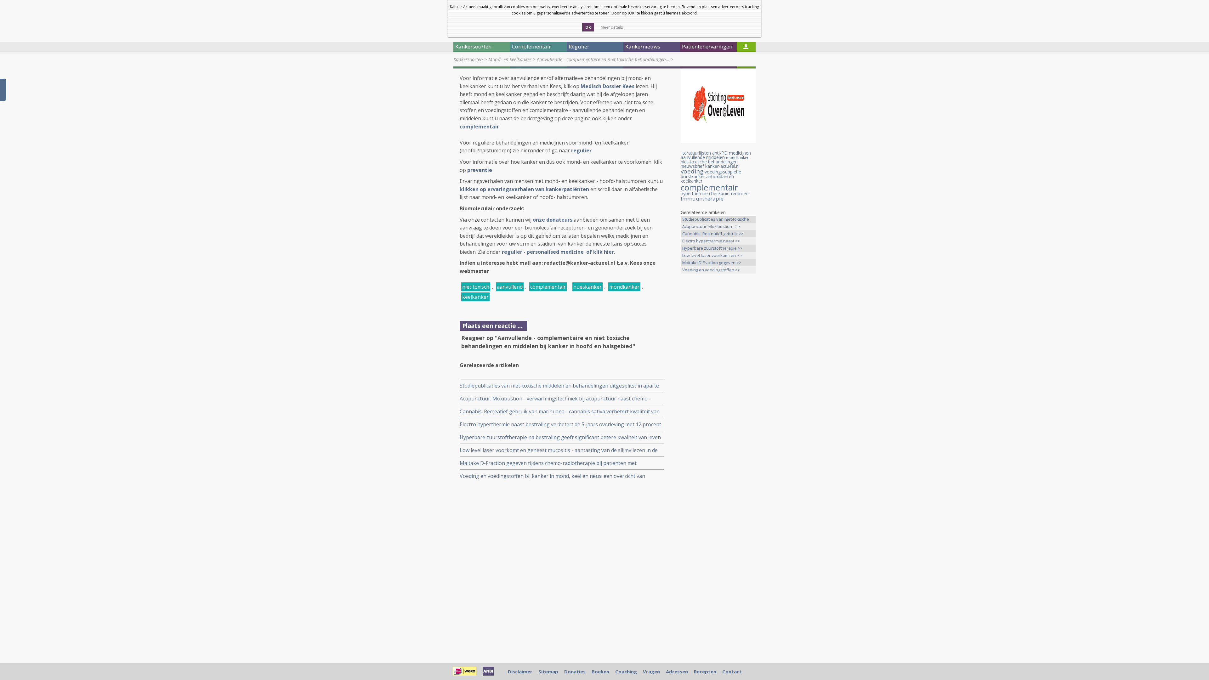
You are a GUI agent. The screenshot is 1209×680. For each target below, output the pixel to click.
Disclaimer (520, 671)
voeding (692, 171)
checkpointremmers (729, 193)
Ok (588, 27)
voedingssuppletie (723, 172)
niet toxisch (475, 286)
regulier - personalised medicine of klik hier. (559, 251)
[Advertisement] (718, 377)
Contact (732, 671)
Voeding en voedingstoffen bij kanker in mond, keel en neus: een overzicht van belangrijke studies (552, 476)
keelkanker (475, 296)
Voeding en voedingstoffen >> (711, 270)
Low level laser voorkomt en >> (712, 255)
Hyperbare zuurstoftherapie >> (712, 248)
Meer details (612, 27)
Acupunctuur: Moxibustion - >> (711, 226)
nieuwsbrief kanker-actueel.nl (710, 166)
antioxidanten (720, 176)
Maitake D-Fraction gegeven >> (711, 262)
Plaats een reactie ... (492, 326)
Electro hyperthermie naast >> (711, 241)
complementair (548, 286)
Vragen (651, 671)
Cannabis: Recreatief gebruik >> (713, 233)
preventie (479, 170)
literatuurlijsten (696, 153)
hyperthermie (694, 193)
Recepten (705, 671)
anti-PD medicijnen (731, 153)
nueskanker (587, 286)
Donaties (575, 671)
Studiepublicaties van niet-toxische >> (715, 219)
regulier (581, 150)
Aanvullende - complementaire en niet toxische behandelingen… (603, 59)
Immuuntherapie (702, 198)
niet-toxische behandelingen (709, 162)
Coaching (626, 671)
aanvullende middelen (703, 157)
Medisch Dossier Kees (607, 86)
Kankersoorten (468, 59)
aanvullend (510, 286)
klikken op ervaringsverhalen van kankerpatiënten (524, 189)
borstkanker (693, 176)
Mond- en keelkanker (509, 59)
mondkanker (624, 286)
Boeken (600, 671)
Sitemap (548, 671)
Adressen (677, 671)
